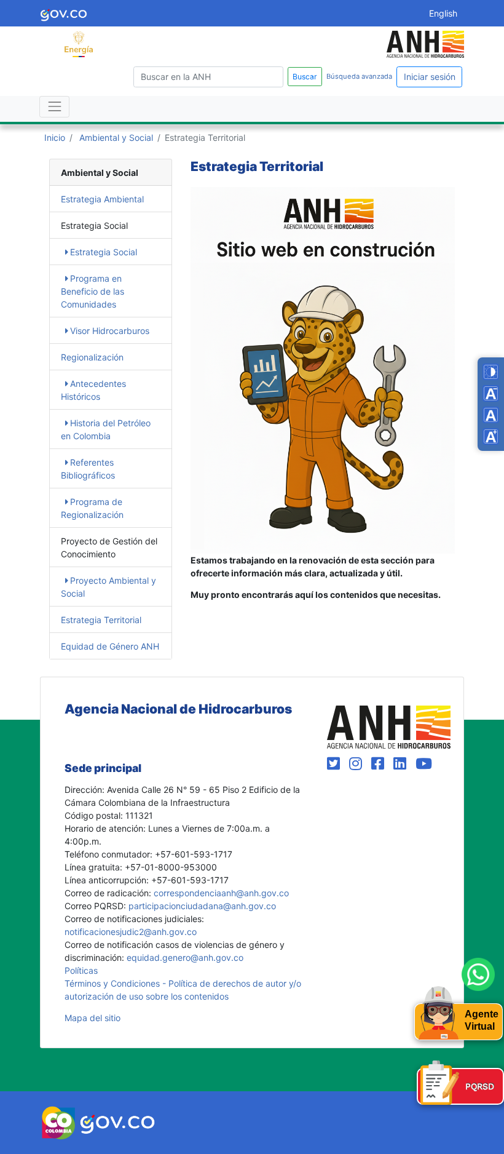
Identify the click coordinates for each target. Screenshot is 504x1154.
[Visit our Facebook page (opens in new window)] (379, 764)
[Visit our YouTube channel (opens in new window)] (423, 764)
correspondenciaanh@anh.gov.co (221, 893)
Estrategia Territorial (101, 620)
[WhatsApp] (478, 974)
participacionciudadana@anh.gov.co (202, 906)
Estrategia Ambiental (102, 199)
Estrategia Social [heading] (94, 225)
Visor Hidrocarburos (109, 330)
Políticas (81, 970)
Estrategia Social (103, 252)
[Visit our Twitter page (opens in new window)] (335, 764)
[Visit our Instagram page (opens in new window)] (357, 764)
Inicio (54, 137)
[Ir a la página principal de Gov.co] (63, 13)
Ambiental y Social (116, 137)
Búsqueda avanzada (359, 76)
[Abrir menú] (54, 106)
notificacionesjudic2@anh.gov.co (131, 931)
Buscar (305, 76)
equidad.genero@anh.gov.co (185, 957)
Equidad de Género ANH (110, 646)
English (443, 13)
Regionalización (92, 357)
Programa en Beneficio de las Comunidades (92, 291)
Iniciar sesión (429, 76)
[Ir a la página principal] (78, 43)
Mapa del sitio (92, 1018)
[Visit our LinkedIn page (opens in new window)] (402, 764)
